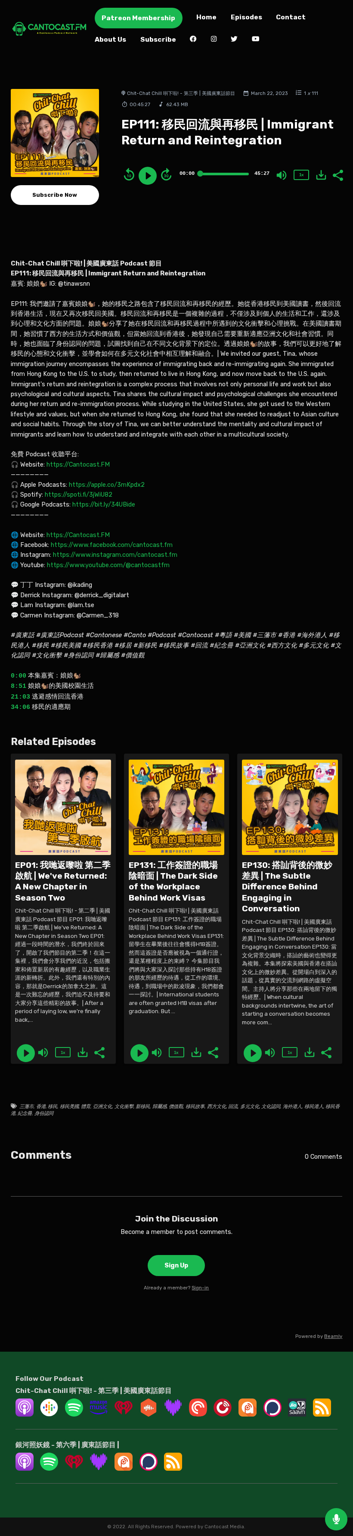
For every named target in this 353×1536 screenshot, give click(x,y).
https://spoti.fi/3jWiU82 (78, 494)
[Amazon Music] (99, 1414)
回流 (233, 1106)
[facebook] (193, 40)
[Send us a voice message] (336, 1519)
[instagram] (214, 40)
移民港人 (313, 1106)
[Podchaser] (272, 1414)
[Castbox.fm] (148, 1414)
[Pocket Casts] (198, 1414)
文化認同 (270, 1106)
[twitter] (234, 40)
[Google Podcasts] (49, 1414)
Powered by (318, 1336)
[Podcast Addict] (247, 1414)
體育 (85, 1106)
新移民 (143, 1106)
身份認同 (43, 1113)
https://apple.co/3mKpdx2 (107, 485)
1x (301, 174)
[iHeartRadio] (124, 1414)
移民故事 (195, 1106)
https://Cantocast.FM (78, 464)
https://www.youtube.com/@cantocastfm (108, 565)
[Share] (337, 174)
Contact (291, 17)
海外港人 (292, 1106)
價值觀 (176, 1106)
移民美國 (69, 1106)
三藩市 (26, 1106)
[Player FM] (223, 1414)
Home (206, 17)
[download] (321, 174)
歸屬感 (159, 1106)
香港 (41, 1106)
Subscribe (158, 39)
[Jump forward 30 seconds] (166, 174)
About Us (110, 39)
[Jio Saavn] (297, 1414)
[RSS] (322, 1414)
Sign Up (176, 1265)
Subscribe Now (54, 195)
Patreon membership (138, 18)
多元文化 (249, 1106)
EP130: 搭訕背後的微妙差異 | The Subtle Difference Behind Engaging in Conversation (287, 886)
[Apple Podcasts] (24, 1414)
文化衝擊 (124, 1106)
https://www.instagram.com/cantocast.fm (115, 555)
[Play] (147, 175)
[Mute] (281, 175)
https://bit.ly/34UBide (103, 504)
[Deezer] (173, 1414)
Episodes (246, 17)
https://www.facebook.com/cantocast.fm (112, 545)
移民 (52, 1106)
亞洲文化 (102, 1106)
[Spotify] (74, 1414)
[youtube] (255, 40)
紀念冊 (25, 1113)
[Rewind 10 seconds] (129, 174)
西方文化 (216, 1106)
